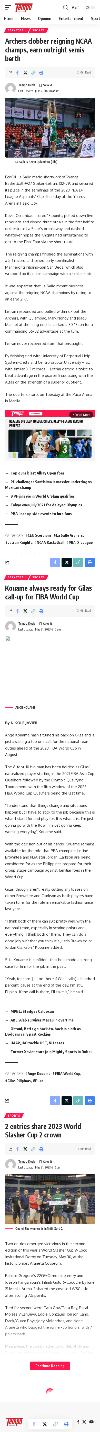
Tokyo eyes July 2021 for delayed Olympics (46, 505)
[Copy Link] (33, 72)
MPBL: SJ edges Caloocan (32, 1011)
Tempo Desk (26, 85)
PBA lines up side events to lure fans (41, 513)
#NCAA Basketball (49, 542)
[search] (65, 7)
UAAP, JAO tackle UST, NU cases (37, 1043)
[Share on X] (25, 72)
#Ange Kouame (38, 1073)
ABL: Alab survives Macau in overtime (42, 1020)
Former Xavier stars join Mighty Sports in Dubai (51, 1051)
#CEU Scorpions (38, 535)
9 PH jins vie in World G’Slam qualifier (42, 496)
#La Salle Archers (68, 535)
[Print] (41, 72)
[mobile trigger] (9, 7)
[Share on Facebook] (17, 72)
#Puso (38, 1081)
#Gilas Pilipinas (18, 1081)
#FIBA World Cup (66, 1073)
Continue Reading (50, 1366)
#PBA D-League (79, 542)
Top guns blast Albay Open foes (38, 473)
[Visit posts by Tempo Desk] (10, 88)
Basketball (17, 30)
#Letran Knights (18, 542)
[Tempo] (23, 7)
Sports (38, 30)
